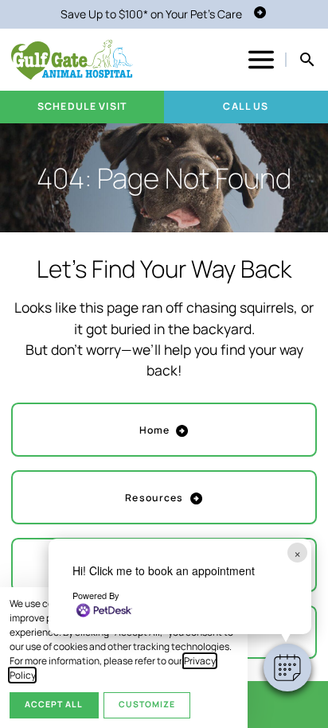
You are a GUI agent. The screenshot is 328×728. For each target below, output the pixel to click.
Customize (147, 704)
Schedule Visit (82, 106)
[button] (287, 667)
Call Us (245, 106)
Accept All (54, 704)
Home (154, 430)
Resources (154, 497)
